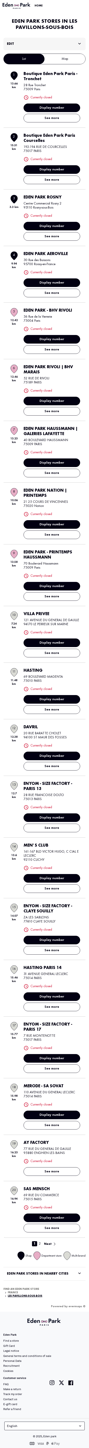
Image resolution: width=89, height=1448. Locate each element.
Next (48, 1243)
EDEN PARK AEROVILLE (46, 254)
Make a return (12, 1389)
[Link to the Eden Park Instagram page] (52, 1383)
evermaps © (77, 1306)
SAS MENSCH (37, 1189)
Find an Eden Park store (21, 1289)
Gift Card (9, 1345)
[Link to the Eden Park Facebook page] (70, 1383)
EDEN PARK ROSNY (43, 197)
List (24, 59)
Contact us (10, 1399)
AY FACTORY (36, 1143)
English (12, 1426)
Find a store (11, 1340)
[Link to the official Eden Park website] (17, 6)
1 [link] (34, 1243)
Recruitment (11, 1365)
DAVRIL (31, 727)
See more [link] (51, 118)
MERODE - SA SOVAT (44, 1086)
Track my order (12, 1394)
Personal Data (12, 1360)
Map (65, 59)
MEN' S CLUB (36, 845)
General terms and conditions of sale (27, 1356)
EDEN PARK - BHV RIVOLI (48, 310)
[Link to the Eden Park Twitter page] (61, 1383)
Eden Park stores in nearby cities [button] (37, 1273)
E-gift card (10, 1404)
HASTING (33, 670)
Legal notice (11, 1350)
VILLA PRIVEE (36, 614)
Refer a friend (12, 1409)
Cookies (8, 1371)
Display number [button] (52, 108)
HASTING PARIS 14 (42, 968)
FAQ (6, 1384)
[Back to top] (74, 1438)
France (13, 1292)
